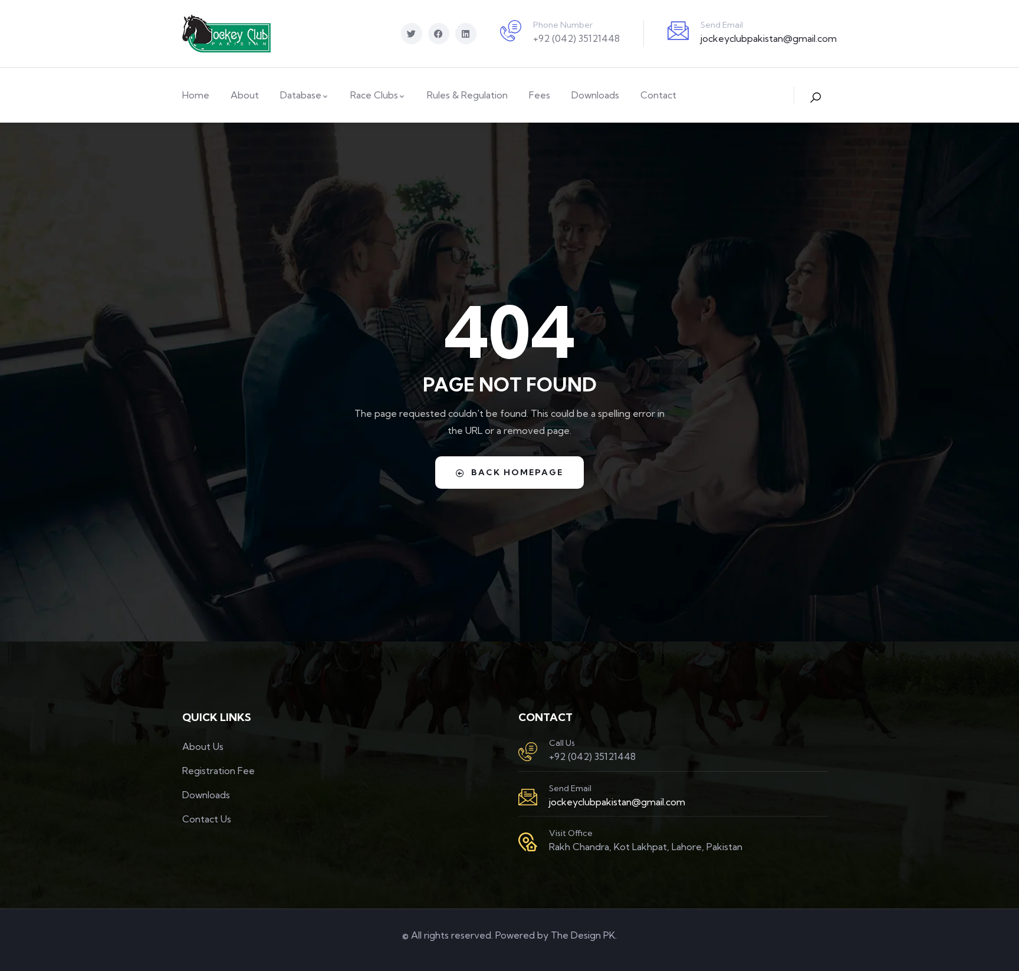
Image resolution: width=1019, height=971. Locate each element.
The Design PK (583, 935)
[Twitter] (411, 33)
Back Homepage (517, 472)
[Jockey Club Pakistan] (226, 33)
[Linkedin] (465, 33)
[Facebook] (438, 33)
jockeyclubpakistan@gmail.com (769, 38)
